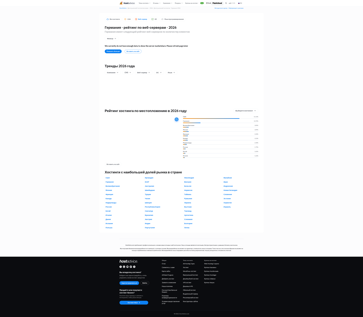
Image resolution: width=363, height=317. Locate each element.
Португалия (150, 228)
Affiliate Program (167, 275)
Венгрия (187, 182)
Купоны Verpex (209, 282)
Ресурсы (178, 3)
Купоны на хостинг (194, 3)
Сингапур (149, 211)
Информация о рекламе (236, 8)
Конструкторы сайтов (190, 301)
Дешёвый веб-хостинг (191, 279)
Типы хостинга (144, 3)
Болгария (188, 223)
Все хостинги (115, 19)
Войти (144, 283)
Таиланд (187, 211)
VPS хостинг (187, 282)
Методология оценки (221, 8)
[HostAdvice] (127, 3)
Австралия (149, 186)
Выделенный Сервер (190, 294)
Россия (185, 147)
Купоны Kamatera (210, 267)
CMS (129, 19)
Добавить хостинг (168, 279)
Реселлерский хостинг (190, 297)
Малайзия (228, 178)
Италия (185, 156)
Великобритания (188, 125)
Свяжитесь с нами (168, 267)
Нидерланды (187, 143)
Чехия (147, 198)
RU (241, 3)
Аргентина (188, 215)
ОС (156, 19)
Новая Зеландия (230, 190)
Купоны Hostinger (210, 275)
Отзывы (156, 3)
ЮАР (147, 182)
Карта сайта (166, 271)
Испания (109, 223)
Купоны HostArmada (211, 271)
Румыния (188, 198)
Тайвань (187, 194)
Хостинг (186, 267)
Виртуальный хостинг (190, 275)
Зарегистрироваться (129, 283)
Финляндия (189, 178)
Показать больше (113, 51)
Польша (109, 228)
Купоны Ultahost (209, 279)
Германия (186, 121)
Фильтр (110, 38)
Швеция (148, 203)
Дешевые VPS (188, 286)
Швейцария (150, 190)
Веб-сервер (142, 19)
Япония (185, 130)
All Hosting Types (189, 263)
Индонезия (228, 186)
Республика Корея (152, 207)
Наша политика (167, 286)
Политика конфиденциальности (169, 296)
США (184, 116)
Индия (147, 223)
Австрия (148, 219)
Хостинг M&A (133, 302)
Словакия (188, 219)
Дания (108, 219)
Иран (226, 182)
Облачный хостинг (189, 290)
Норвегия (188, 190)
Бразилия (149, 215)
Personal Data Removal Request (169, 291)
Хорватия (228, 203)
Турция (148, 194)
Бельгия (187, 186)
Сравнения (166, 3)
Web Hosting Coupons (211, 263)
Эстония (227, 198)
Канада (185, 138)
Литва (186, 228)
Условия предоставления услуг (171, 302)
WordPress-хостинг (189, 271)
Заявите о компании (169, 282)
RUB (232, 3)
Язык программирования (174, 19)
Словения (228, 194)
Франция (186, 134)
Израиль (227, 207)
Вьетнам (188, 207)
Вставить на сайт (133, 51)
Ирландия (149, 178)
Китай (185, 151)
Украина (187, 203)
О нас (164, 263)
